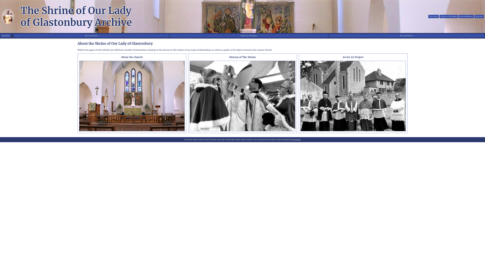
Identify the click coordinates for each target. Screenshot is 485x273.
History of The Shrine (449, 16)
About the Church (91, 36)
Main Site (479, 16)
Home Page (6, 36)
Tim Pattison (296, 140)
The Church (433, 16)
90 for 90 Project (466, 16)
